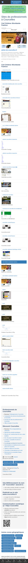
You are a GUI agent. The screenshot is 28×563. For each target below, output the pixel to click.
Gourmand (20, 561)
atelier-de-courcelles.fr (9, 50)
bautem (4, 111)
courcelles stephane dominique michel (11, 249)
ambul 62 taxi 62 (6, 70)
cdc (3, 181)
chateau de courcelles (7, 194)
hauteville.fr (17, 545)
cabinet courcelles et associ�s (9, 167)
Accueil (2, 561)
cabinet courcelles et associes (9, 139)
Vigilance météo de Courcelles (11, 448)
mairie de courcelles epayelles (9, 374)
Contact (25, 561)
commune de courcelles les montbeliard (12, 208)
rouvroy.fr (19, 538)
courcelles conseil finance (8, 222)
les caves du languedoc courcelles (10, 360)
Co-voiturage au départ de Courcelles (13, 443)
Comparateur (8, 561)
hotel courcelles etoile (7, 350)
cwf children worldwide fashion (9, 262)
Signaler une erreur (18, 462)
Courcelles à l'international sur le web (13, 450)
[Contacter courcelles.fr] (26, 2)
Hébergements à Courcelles (16, 414)
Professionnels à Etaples (7, 551)
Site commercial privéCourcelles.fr (16, 2)
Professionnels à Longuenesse (9, 543)
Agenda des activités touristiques (12, 432)
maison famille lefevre (7, 388)
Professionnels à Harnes (7, 548)
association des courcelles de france (11, 97)
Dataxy (15, 468)
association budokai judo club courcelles (12, 84)
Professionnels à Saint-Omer (8, 538)
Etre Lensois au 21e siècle (8, 535)
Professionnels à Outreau (7, 540)
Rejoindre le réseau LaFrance (10, 464)
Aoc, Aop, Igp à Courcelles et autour (13, 437)
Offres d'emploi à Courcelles (11, 423)
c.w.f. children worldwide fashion (10, 125)
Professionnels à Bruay (20, 551)
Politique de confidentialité (17, 8)
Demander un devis (8, 462)
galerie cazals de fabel (7, 336)
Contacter (15, 456)
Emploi (14, 561)
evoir (3, 303)
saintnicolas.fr (19, 535)
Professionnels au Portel (7, 545)
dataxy (4, 289)
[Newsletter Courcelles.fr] (23, 2)
